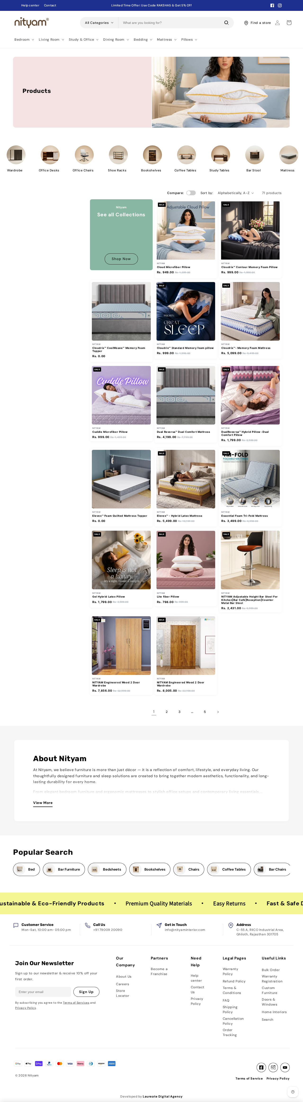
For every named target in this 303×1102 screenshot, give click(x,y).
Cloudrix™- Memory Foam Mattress (246, 348)
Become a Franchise (159, 971)
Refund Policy (234, 981)
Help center (30, 5)
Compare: (175, 193)
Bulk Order (271, 970)
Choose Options (185, 255)
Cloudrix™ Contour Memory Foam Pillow (249, 267)
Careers (122, 984)
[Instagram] (273, 1067)
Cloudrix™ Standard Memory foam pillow (185, 348)
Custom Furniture (269, 990)
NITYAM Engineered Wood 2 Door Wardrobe (116, 684)
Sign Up (86, 991)
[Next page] (218, 712)
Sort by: (207, 193)
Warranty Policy (230, 971)
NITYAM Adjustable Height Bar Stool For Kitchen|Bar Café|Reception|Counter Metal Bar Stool (249, 599)
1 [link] (154, 711)
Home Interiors (274, 1012)
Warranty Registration (272, 978)
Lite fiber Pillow (168, 596)
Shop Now (121, 258)
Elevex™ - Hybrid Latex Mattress (179, 515)
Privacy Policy (25, 1008)
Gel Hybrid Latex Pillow (108, 596)
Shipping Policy (230, 1009)
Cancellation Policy (233, 1021)
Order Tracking (230, 1032)
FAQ (226, 1000)
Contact (50, 5)
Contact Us (198, 989)
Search (267, 1019)
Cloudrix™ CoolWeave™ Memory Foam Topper (118, 350)
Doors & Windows (269, 1002)
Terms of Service (249, 1078)
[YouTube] (285, 1067)
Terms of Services (76, 1003)
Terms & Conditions (232, 990)
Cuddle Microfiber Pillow (109, 432)
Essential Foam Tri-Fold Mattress (244, 515)
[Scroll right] (287, 869)
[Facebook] (261, 1067)
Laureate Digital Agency (163, 1096)
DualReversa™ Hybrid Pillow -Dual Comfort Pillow (245, 433)
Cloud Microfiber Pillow (173, 267)
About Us (124, 976)
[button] (24, 39)
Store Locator (122, 993)
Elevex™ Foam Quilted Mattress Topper (119, 515)
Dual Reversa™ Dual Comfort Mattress (183, 432)
